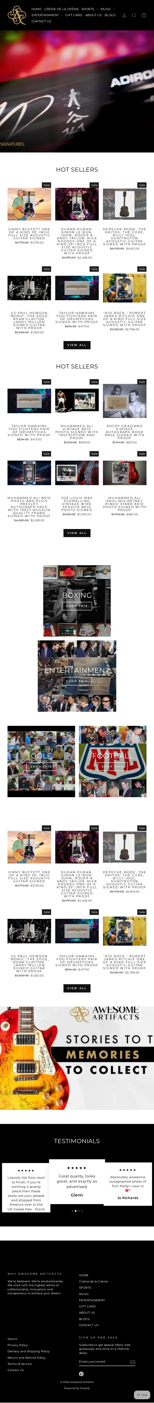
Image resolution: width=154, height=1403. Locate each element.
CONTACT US (41, 21)
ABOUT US (93, 15)
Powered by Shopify (77, 1388)
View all (77, 345)
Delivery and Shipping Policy (29, 1351)
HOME (37, 9)
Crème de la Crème (61, 9)
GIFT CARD (73, 15)
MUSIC (106, 9)
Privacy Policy (18, 1345)
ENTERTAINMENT (46, 15)
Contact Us (16, 1370)
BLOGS (110, 15)
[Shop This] (77, 601)
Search (13, 1339)
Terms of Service (20, 1364)
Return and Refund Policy (27, 1357)
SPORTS (88, 9)
